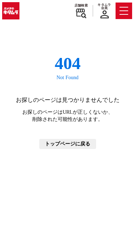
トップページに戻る (67, 143)
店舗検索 (81, 5)
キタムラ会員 (104, 6)
